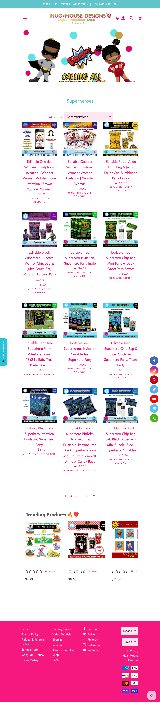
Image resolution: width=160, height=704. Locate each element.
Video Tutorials (61, 634)
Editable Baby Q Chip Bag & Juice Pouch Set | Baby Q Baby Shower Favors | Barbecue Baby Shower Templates (86, 564)
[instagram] (154, 370)
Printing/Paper (61, 629)
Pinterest (92, 639)
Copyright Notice (33, 655)
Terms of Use (30, 649)
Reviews (57, 645)
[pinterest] (154, 379)
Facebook (93, 629)
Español (127, 631)
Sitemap (57, 639)
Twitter (91, 634)
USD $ (128, 642)
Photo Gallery (30, 660)
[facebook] (154, 360)
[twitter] (154, 389)
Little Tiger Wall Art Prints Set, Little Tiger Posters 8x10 (129, 564)
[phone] (154, 418)
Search (26, 629)
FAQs (55, 660)
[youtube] (154, 399)
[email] (154, 408)
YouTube (92, 650)
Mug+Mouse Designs (130, 658)
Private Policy (30, 634)
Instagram (93, 645)
